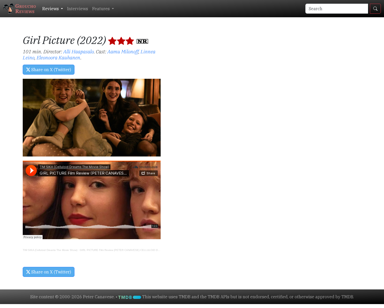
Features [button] (101, 8)
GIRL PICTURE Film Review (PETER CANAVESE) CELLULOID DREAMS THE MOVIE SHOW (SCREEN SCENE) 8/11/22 (152, 250)
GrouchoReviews (25, 8)
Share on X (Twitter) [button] (50, 69)
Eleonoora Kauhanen (58, 57)
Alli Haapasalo (78, 51)
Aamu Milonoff (122, 51)
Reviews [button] (51, 8)
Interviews (77, 8)
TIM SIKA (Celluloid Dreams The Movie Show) (50, 250)
